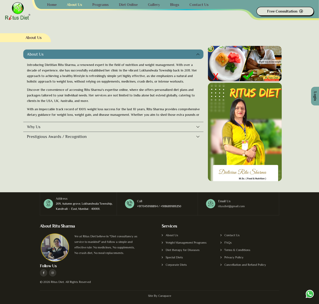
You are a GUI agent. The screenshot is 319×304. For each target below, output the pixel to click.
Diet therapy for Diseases (183, 250)
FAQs (228, 242)
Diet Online (128, 5)
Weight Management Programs (186, 242)
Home (52, 5)
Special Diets (174, 257)
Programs (100, 5)
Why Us (33, 126)
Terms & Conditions (237, 250)
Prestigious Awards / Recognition (57, 136)
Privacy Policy (233, 257)
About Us (74, 5)
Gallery (154, 5)
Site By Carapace (159, 296)
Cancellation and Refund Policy (245, 265)
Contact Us (199, 5)
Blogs (174, 5)
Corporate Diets (176, 265)
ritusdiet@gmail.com (231, 206)
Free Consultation (282, 11)
